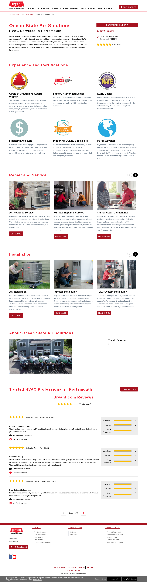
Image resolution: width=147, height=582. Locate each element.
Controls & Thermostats (42, 542)
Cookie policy (37, 580)
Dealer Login (13, 541)
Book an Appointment (117, 25)
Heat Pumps (38, 540)
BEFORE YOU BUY (49, 8)
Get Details (16, 234)
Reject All (114, 579)
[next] (83, 513)
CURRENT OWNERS (69, 8)
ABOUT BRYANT (88, 8)
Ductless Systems (40, 535)
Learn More (104, 236)
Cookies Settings (100, 579)
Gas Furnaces (38, 537)
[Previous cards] (129, 175)
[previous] (63, 513)
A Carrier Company (73, 570)
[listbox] (73, 210)
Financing (73, 535)
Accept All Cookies (130, 579)
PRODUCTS (33, 8)
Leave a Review (129, 389)
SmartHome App (113, 540)
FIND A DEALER (129, 7)
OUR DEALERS (105, 8)
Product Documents (114, 532)
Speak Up (81, 567)
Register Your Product (115, 535)
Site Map (89, 567)
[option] (30, 210)
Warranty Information (115, 542)
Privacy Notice (59, 567)
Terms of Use (71, 567)
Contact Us (13, 538)
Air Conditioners (40, 532)
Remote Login (112, 537)
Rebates (73, 532)
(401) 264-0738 (107, 31)
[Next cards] (135, 175)
